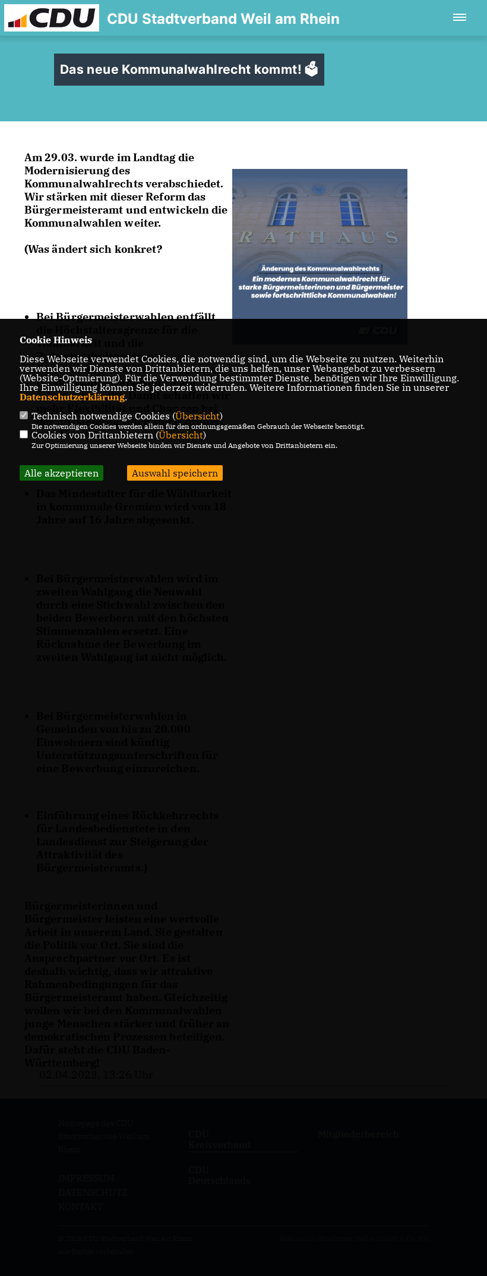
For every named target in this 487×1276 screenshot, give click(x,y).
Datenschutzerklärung (72, 397)
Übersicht (197, 416)
